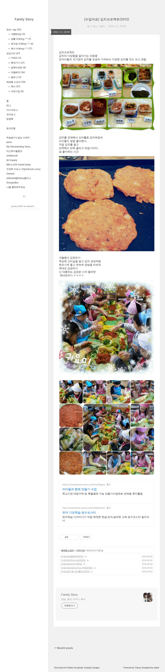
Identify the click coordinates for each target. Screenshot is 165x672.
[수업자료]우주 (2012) (71, 564)
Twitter (70, 667)
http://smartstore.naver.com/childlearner (83, 507)
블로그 (15, 77)
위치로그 (10, 114)
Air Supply (11, 160)
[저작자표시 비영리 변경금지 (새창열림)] (97, 537)
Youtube (87, 667)
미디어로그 (12, 109)
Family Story (24, 19)
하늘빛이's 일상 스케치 (18, 137)
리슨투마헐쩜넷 (14, 151)
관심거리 (13, 53)
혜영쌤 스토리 (16, 82)
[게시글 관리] (75, 537)
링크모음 (10, 128)
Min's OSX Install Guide (18, 164)
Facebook (78, 667)
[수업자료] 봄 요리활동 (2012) (75, 571)
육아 (15, 86)
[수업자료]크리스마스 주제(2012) (76, 567)
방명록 (9, 118)
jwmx (9, 142)
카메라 (15, 57)
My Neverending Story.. (19, 146)
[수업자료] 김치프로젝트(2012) (106, 19)
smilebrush (12, 155)
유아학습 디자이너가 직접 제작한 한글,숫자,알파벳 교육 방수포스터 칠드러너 (105, 518)
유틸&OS (17, 72)
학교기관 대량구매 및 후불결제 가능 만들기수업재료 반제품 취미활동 (102, 493)
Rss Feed (58, 667)
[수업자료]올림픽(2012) (72, 556)
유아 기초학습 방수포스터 (79, 512)
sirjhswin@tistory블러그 (18, 178)
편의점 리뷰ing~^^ (21, 43)
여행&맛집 (17, 34)
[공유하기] (71, 537)
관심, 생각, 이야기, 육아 (73, 599)
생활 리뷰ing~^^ (20, 38)
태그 (8, 105)
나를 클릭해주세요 (15, 187)
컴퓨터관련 (18, 67)
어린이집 (17, 91)
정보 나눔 (13, 29)
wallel (156, 667)
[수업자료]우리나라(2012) (73, 560)
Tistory (138, 667)
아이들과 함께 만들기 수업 (79, 489)
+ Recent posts (63, 647)
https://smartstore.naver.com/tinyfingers (83, 484)
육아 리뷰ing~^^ (21, 48)
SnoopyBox (12, 182)
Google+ (96, 667)
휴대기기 (17, 62)
